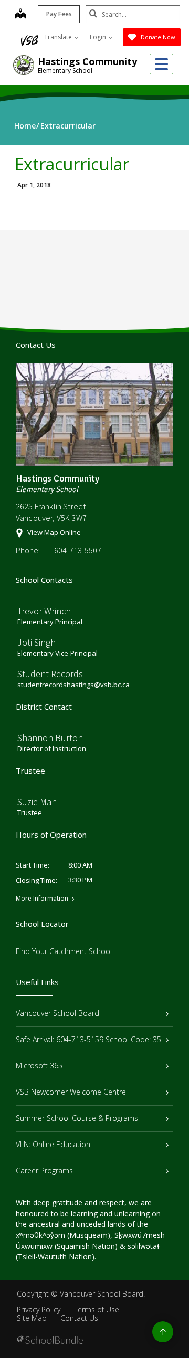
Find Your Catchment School (64, 951)
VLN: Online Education (53, 1144)
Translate (59, 37)
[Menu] (161, 64)
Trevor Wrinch (44, 611)
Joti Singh (36, 642)
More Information (42, 898)
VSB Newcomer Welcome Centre (71, 1092)
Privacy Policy (38, 1309)
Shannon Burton (50, 738)
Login (99, 37)
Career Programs (44, 1170)
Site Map (32, 1318)
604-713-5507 (77, 550)
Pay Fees (59, 13)
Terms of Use (96, 1309)
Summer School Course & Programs (77, 1118)
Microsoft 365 (39, 1066)
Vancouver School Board (57, 1013)
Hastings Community (87, 61)
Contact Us (79, 1318)
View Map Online (54, 532)
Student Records (50, 674)
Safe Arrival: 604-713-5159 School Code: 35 (88, 1039)
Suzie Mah (37, 802)
